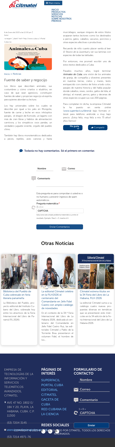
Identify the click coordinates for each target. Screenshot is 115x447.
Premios (56, 21)
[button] (53, 3)
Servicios (57, 14)
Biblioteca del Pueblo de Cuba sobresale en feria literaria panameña (17, 295)
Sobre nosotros (61, 18)
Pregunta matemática (47, 203)
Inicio (55, 9)
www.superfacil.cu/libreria (77, 110)
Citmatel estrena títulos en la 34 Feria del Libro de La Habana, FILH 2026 (95, 295)
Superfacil (50, 380)
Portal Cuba (52, 385)
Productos (58, 12)
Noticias (56, 16)
